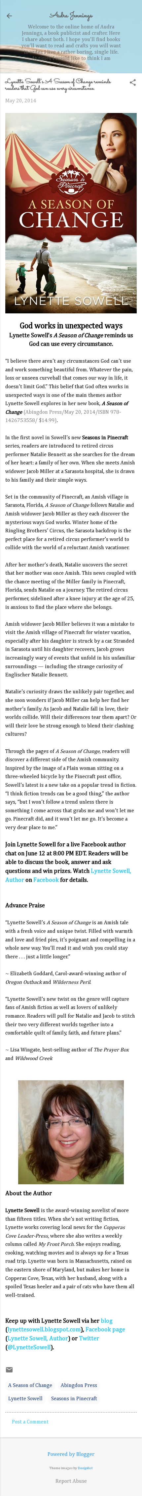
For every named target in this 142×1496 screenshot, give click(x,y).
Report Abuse (71, 1481)
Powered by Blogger (71, 1454)
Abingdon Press (79, 1385)
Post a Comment (30, 1422)
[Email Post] (9, 1372)
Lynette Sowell (25, 1399)
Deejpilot (85, 1468)
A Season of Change (30, 1385)
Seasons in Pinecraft (74, 1399)
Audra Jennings (71, 16)
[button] (133, 83)
